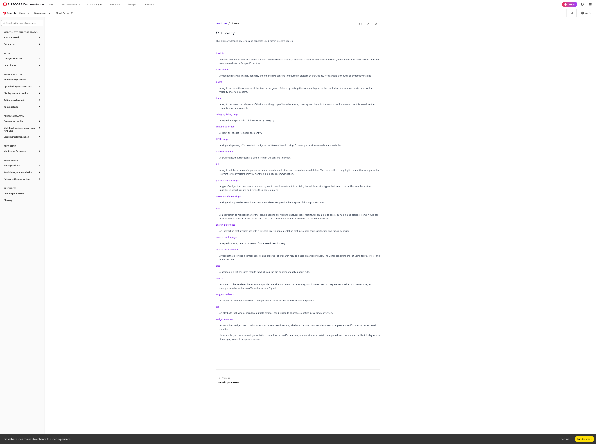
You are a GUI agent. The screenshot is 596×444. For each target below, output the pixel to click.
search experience (225, 224)
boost (219, 81)
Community (93, 4)
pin (217, 163)
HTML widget (223, 139)
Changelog (132, 4)
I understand (584, 439)
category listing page (227, 114)
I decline (564, 439)
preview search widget (228, 180)
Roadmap (150, 4)
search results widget (227, 249)
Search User (221, 23)
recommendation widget (229, 196)
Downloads (114, 4)
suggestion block (225, 294)
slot (218, 265)
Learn (52, 4)
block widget (222, 69)
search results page (226, 237)
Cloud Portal (62, 13)
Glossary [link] (235, 23)
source (219, 278)
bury (218, 98)
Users (22, 13)
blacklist (220, 53)
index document (224, 151)
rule (218, 208)
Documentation (70, 4)
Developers (40, 13)
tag (217, 306)
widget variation (224, 319)
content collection (225, 126)
